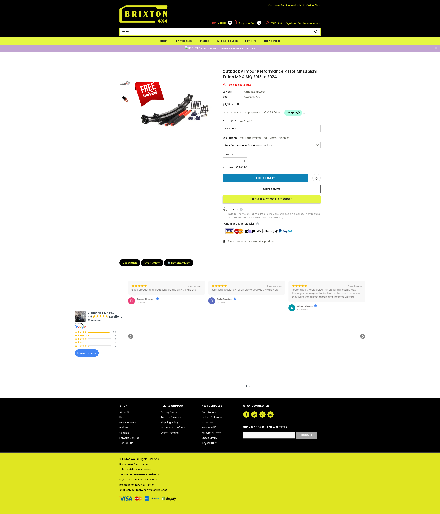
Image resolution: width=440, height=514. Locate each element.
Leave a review (86, 353)
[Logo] (143, 14)
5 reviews (302, 309)
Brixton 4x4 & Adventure (134, 464)
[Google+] (254, 414)
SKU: (225, 97)
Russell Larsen (146, 299)
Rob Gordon (225, 299)
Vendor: (227, 92)
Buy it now (271, 189)
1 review (141, 302)
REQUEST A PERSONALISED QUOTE (272, 199)
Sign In (290, 23)
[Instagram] (262, 414)
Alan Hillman (305, 306)
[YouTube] (270, 414)
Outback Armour (254, 92)
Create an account (309, 23)
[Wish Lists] (316, 178)
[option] (176, 115)
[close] (435, 48)
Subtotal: (228, 167)
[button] (222, 22)
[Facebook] (246, 414)
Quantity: (228, 154)
